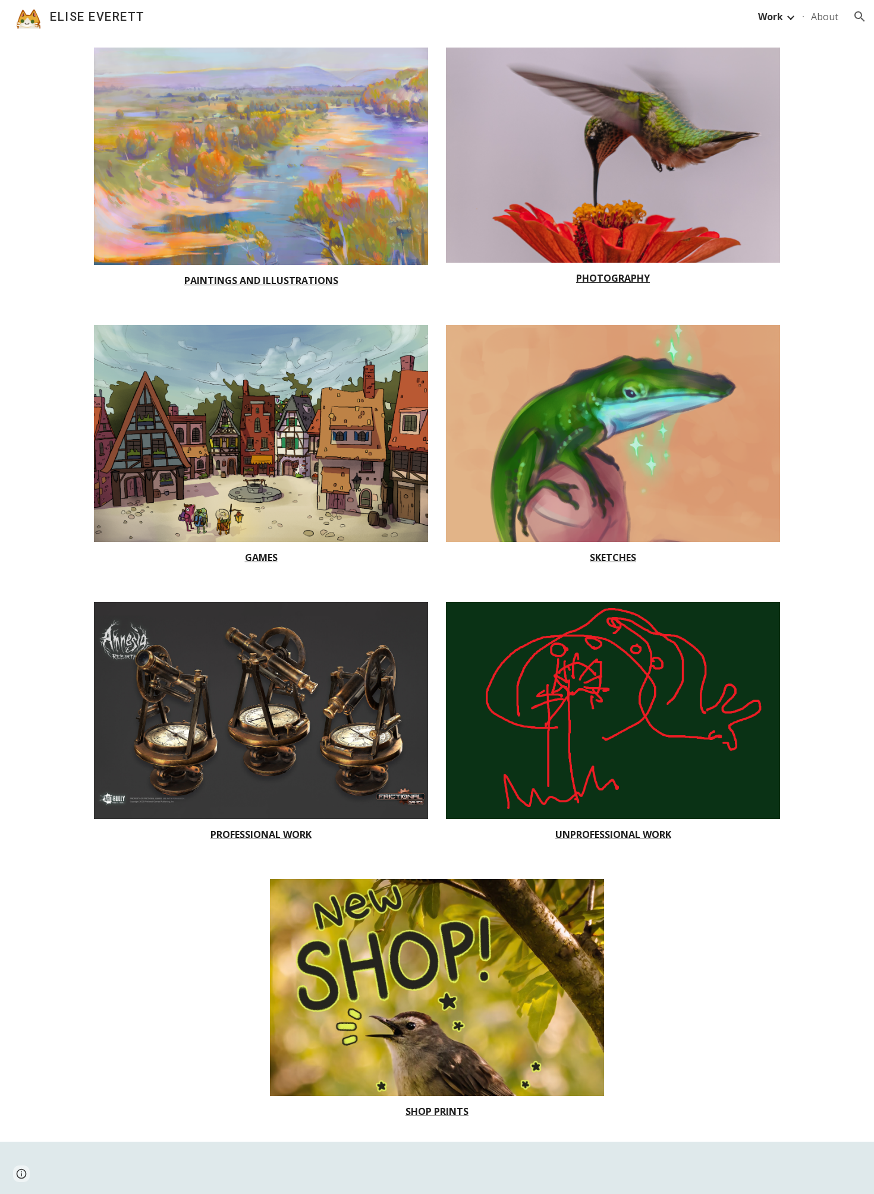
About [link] (824, 16)
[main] (261, 281)
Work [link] (770, 16)
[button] (859, 16)
